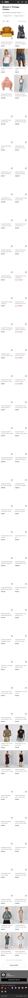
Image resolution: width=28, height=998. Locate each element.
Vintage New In (8, 16)
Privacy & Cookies (19, 996)
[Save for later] (12, 38)
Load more (14, 965)
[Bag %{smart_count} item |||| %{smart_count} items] (26, 2)
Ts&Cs (25, 996)
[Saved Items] (22, 2)
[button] (2, 988)
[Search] (18, 2)
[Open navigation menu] (2, 2)
